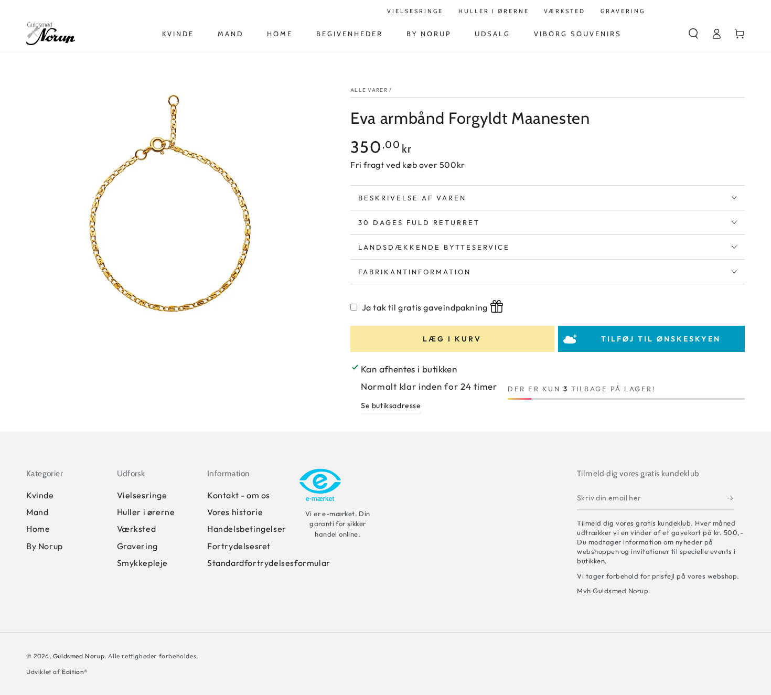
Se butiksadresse (391, 405)
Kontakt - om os (238, 495)
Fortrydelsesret (239, 546)
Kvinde (40, 495)
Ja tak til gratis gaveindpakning (425, 307)
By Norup (44, 546)
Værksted (136, 528)
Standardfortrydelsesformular (268, 563)
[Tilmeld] (730, 498)
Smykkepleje (142, 563)
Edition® (75, 672)
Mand (37, 512)
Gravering (137, 546)
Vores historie (235, 512)
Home (38, 528)
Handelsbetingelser (246, 528)
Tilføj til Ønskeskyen (661, 339)
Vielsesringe (142, 495)
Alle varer (369, 90)
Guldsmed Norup (78, 656)
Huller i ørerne (146, 512)
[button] (693, 33)
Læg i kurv (452, 339)
